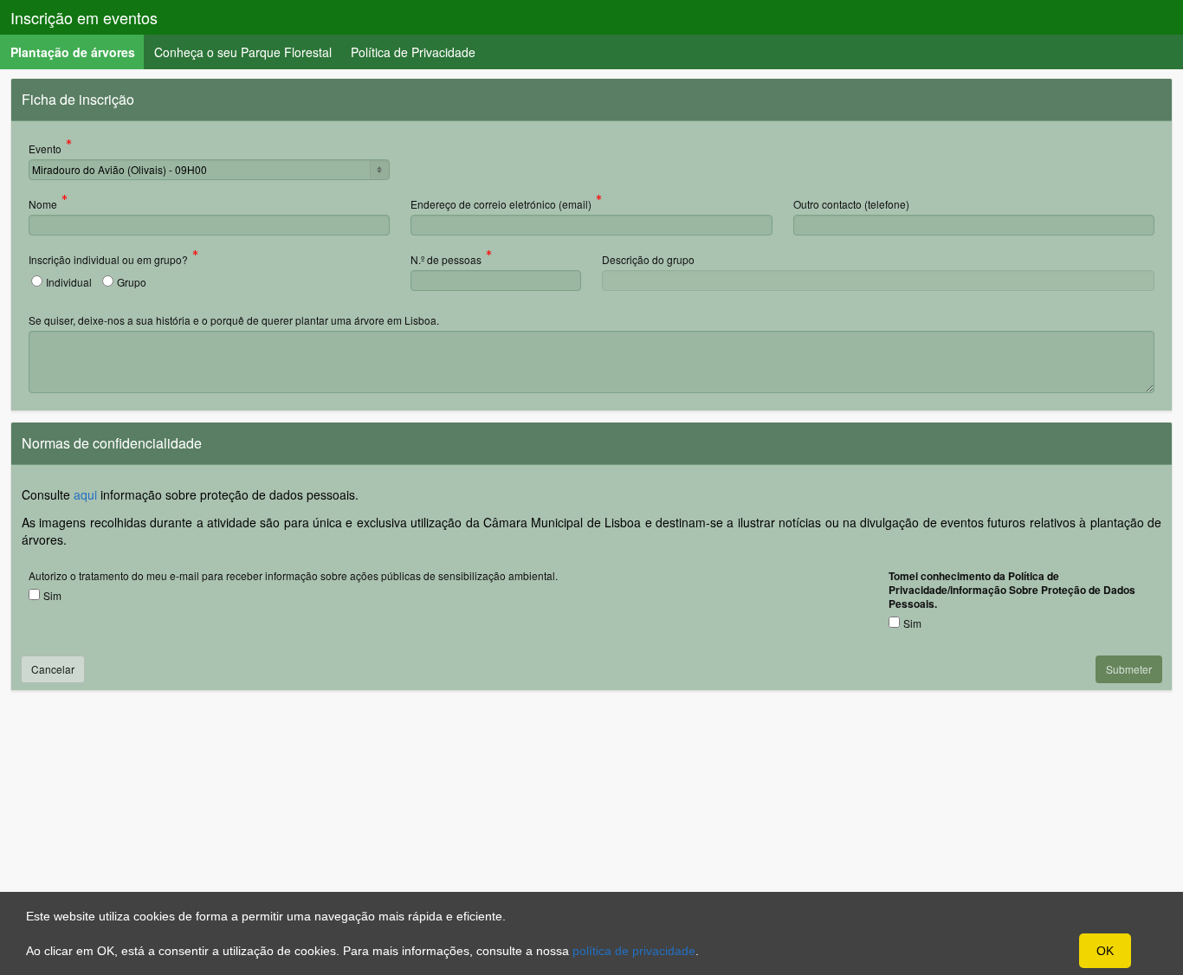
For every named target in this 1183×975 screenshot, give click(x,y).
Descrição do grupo (648, 259)
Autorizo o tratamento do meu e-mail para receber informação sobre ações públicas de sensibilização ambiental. (293, 575)
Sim (52, 595)
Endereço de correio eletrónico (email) (501, 205)
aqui (85, 494)
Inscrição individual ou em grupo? (108, 260)
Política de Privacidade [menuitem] (413, 52)
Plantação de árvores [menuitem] (77, 51)
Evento (45, 149)
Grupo (131, 281)
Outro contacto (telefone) (851, 204)
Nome (43, 205)
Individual (69, 281)
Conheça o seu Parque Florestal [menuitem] (243, 52)
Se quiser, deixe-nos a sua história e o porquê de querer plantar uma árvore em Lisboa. (234, 320)
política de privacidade (633, 951)
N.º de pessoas (446, 260)
